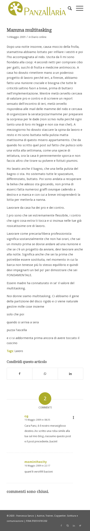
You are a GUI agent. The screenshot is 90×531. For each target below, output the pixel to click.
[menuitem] (68, 8)
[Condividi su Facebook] (19, 373)
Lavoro (18, 351)
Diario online (38, 37)
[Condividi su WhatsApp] (45, 373)
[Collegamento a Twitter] (80, 526)
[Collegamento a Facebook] (61, 526)
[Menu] (77, 8)
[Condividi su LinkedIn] (70, 373)
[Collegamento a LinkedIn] (74, 526)
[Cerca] (68, 8)
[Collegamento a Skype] (67, 526)
